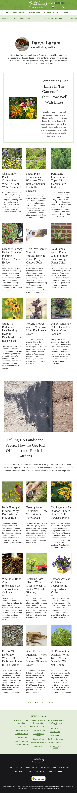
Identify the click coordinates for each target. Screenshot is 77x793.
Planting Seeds (55, 728)
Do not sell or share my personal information (44, 771)
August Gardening (17, 12)
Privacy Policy (63, 768)
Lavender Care (38, 739)
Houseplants (34, 12)
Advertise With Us (21, 734)
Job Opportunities (21, 741)
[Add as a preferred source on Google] (38, 778)
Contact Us (22, 726)
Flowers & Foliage (51, 12)
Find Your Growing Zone (55, 723)
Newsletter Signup (21, 730)
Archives (49, 702)
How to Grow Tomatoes (38, 726)
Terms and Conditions (47, 768)
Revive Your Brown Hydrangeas (52, 18)
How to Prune (55, 732)
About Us (21, 723)
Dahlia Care (38, 746)
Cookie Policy (19, 771)
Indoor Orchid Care (38, 730)
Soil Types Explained (55, 739)
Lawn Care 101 (55, 735)
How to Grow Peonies (38, 742)
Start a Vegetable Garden (55, 747)
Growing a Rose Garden (38, 734)
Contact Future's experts (26, 768)
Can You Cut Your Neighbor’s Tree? (25, 18)
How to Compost (55, 742)
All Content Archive (22, 744)
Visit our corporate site (67, 786)
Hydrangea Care (38, 723)
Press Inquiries (21, 737)
